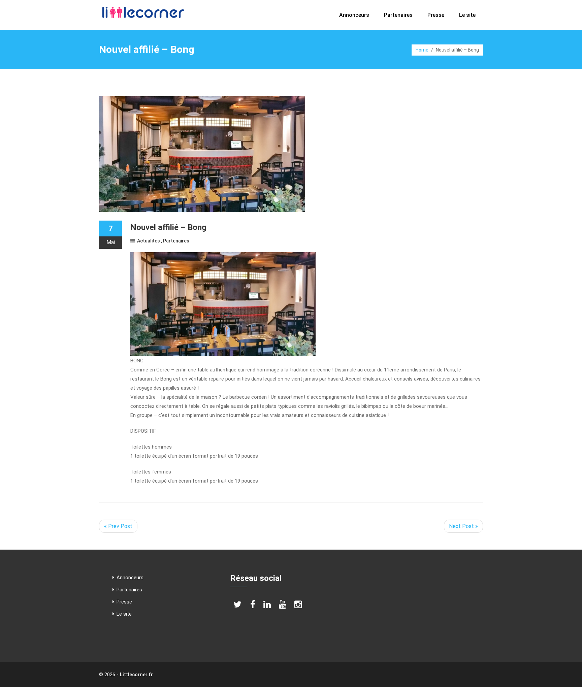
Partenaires (398, 15)
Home (422, 50)
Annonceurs (354, 15)
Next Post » (463, 526)
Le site (467, 15)
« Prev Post (118, 526)
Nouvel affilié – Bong (168, 227)
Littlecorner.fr (136, 675)
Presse (435, 15)
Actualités (148, 240)
